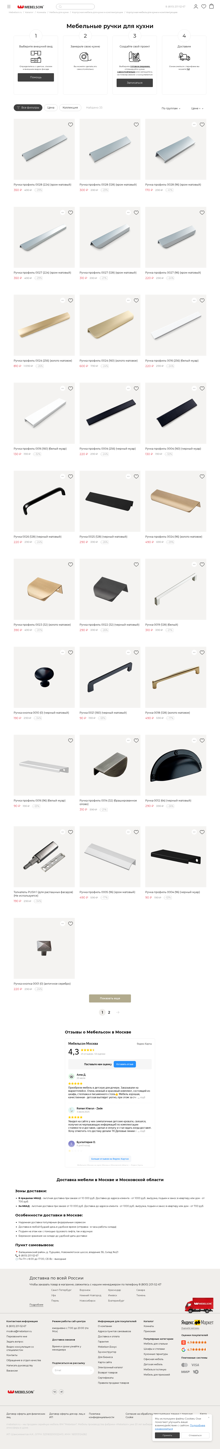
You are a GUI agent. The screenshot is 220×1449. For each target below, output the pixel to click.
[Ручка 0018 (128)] (175, 677)
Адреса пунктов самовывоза (114, 1331)
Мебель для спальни (156, 1343)
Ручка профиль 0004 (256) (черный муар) (108, 448)
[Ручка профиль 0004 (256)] (110, 413)
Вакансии (12, 1370)
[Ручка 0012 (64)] (175, 765)
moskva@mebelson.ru (19, 1331)
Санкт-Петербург (61, 1290)
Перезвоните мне (16, 1336)
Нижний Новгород (90, 1295)
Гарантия (103, 1341)
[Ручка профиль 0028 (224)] (44, 149)
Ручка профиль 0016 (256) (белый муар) (172, 360)
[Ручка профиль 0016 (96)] (44, 765)
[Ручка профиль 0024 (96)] (175, 501)
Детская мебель (153, 1364)
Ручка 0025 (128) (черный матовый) (103, 536)
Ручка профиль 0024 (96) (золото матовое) (173, 536)
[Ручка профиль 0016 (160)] (44, 413)
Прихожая (149, 1331)
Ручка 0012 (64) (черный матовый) (168, 800)
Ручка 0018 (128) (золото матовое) (167, 712)
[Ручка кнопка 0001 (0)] (44, 948)
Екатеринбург (116, 1300)
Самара (140, 1290)
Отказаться (195, 1435)
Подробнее (36, 1304)
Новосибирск (88, 1300)
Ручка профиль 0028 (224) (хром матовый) (42, 184)
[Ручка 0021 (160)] (110, 677)
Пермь (55, 1300)
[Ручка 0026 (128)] (44, 501)
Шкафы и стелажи (154, 1348)
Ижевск (112, 1295)
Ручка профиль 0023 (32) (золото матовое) (42, 624)
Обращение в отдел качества (23, 1360)
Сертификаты (106, 1377)
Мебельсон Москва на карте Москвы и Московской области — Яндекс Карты (110, 1165)
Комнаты (149, 1326)
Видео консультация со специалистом (20, 1348)
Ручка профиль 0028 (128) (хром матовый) (108, 184)
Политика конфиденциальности (101, 1415)
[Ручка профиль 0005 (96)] (110, 856)
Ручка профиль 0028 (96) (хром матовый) (173, 184)
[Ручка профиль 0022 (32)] (110, 589)
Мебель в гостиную (155, 1369)
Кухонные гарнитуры (156, 1354)
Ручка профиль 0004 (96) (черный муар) (172, 892)
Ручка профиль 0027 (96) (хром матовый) (173, 272)
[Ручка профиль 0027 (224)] (44, 237)
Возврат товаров (107, 1372)
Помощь (36, 77)
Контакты (11, 1355)
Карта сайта (105, 1362)
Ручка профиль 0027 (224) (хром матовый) (42, 272)
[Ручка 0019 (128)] (175, 589)
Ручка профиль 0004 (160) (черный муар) (173, 448)
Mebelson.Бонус (107, 1346)
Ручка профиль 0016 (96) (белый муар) (40, 800)
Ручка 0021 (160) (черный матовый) (103, 712)
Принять (167, 1435)
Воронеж (85, 1290)
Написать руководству (19, 1365)
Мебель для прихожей (157, 1374)
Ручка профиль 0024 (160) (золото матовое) (109, 360)
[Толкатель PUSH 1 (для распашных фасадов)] (44, 856)
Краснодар (114, 1290)
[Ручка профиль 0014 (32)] (110, 765)
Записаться (135, 82)
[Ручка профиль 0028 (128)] (110, 149)
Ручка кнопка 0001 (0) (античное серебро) (42, 983)
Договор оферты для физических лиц (25, 1415)
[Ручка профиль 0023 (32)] (44, 589)
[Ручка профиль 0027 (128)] (110, 237)
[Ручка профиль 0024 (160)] (110, 325)
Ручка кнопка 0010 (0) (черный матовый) (41, 712)
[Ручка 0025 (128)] (110, 501)
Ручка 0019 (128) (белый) (161, 624)
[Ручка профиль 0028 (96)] (175, 149)
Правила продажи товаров (113, 1382)
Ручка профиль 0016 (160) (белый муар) (40, 448)
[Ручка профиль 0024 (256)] (44, 325)
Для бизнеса (105, 1357)
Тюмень (140, 1295)
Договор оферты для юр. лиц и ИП (67, 1415)
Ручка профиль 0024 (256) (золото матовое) (43, 360)
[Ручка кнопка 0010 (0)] (44, 677)
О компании (105, 1326)
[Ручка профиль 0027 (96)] (175, 237)
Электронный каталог (110, 1367)
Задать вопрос (14, 1341)
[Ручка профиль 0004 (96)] (175, 856)
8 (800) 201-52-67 (175, 6)
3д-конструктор (107, 1352)
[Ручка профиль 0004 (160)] (175, 413)
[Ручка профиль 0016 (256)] (175, 325)
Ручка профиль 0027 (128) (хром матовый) (108, 272)
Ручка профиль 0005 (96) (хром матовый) (107, 892)
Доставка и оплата (109, 1336)
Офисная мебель (153, 1359)
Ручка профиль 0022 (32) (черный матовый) (109, 624)
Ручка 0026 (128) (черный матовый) (38, 536)
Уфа (53, 1295)
